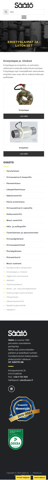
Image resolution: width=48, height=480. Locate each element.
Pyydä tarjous (23, 477)
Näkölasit (11, 280)
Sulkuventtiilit (14, 214)
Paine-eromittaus (15, 202)
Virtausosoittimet (16, 245)
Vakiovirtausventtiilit (15, 301)
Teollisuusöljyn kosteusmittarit (20, 293)
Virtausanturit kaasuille (19, 177)
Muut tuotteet (14, 263)
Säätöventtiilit (14, 195)
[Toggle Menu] (24, 17)
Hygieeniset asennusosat (17, 276)
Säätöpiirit (11, 309)
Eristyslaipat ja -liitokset (17, 272)
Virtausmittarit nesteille (19, 208)
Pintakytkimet (14, 251)
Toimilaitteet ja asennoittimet (22, 232)
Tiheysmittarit (12, 297)
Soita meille (39, 477)
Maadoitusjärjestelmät (16, 305)
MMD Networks (27, 475)
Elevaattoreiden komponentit (19, 268)
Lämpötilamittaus (16, 189)
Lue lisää (24, 116)
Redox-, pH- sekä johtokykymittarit (21, 288)
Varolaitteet (13, 171)
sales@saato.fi (26, 380)
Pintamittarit (14, 257)
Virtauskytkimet (15, 239)
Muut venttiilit (14, 220)
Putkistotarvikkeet (14, 284)
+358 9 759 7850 (20, 377)
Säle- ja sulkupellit (16, 226)
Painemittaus (13, 183)
